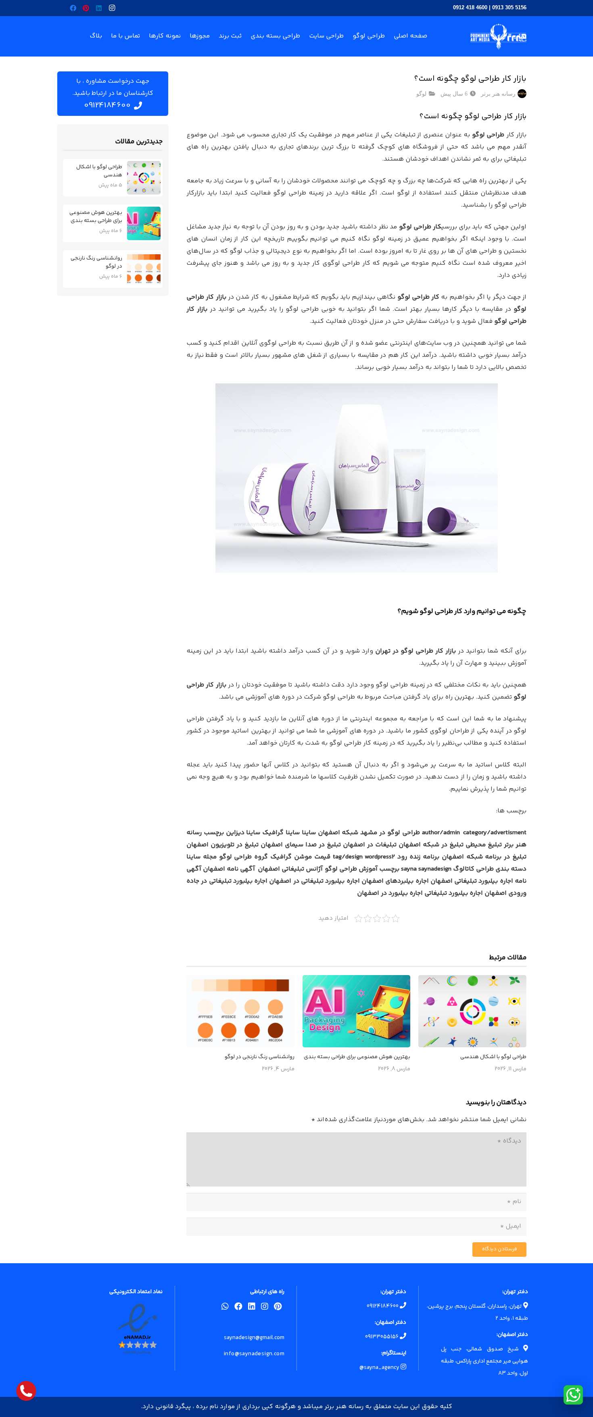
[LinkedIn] (98, 8)
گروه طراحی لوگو (243, 857)
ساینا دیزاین (243, 833)
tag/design (348, 857)
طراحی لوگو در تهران (404, 651)
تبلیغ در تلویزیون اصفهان (222, 845)
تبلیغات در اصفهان (370, 845)
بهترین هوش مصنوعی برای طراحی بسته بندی (357, 1057)
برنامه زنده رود (418, 857)
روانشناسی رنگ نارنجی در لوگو (259, 1057)
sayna (409, 869)
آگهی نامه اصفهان (229, 869)
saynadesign (434, 869)
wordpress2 (380, 857)
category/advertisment (494, 833)
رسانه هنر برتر (498, 93)
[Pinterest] (85, 8)
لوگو (421, 93)
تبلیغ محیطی (484, 845)
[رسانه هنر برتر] (498, 36)
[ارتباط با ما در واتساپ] (573, 1395)
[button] (146, 36)
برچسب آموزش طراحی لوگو (362, 869)
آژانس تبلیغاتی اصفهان (290, 869)
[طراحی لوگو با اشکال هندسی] (472, 1011)
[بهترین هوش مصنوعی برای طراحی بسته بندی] (357, 1011)
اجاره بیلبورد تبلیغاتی (453, 893)
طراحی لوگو (488, 135)
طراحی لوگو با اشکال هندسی (493, 1057)
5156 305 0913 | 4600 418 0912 (489, 7)
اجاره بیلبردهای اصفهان (395, 881)
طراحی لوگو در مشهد (390, 833)
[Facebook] (73, 8)
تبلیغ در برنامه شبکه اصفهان (484, 857)
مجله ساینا (201, 857)
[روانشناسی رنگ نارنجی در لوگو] (240, 1011)
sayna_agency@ (380, 1367)
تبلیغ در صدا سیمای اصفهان (301, 845)
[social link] (278, 1308)
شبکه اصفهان (338, 833)
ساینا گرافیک (281, 833)
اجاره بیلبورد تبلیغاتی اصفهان (471, 881)
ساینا (309, 833)
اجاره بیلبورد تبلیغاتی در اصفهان (314, 881)
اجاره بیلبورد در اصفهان (390, 893)
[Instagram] (111, 8)
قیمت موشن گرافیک (300, 857)
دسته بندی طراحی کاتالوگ (489, 869)
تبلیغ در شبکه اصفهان (431, 845)
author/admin (441, 833)
